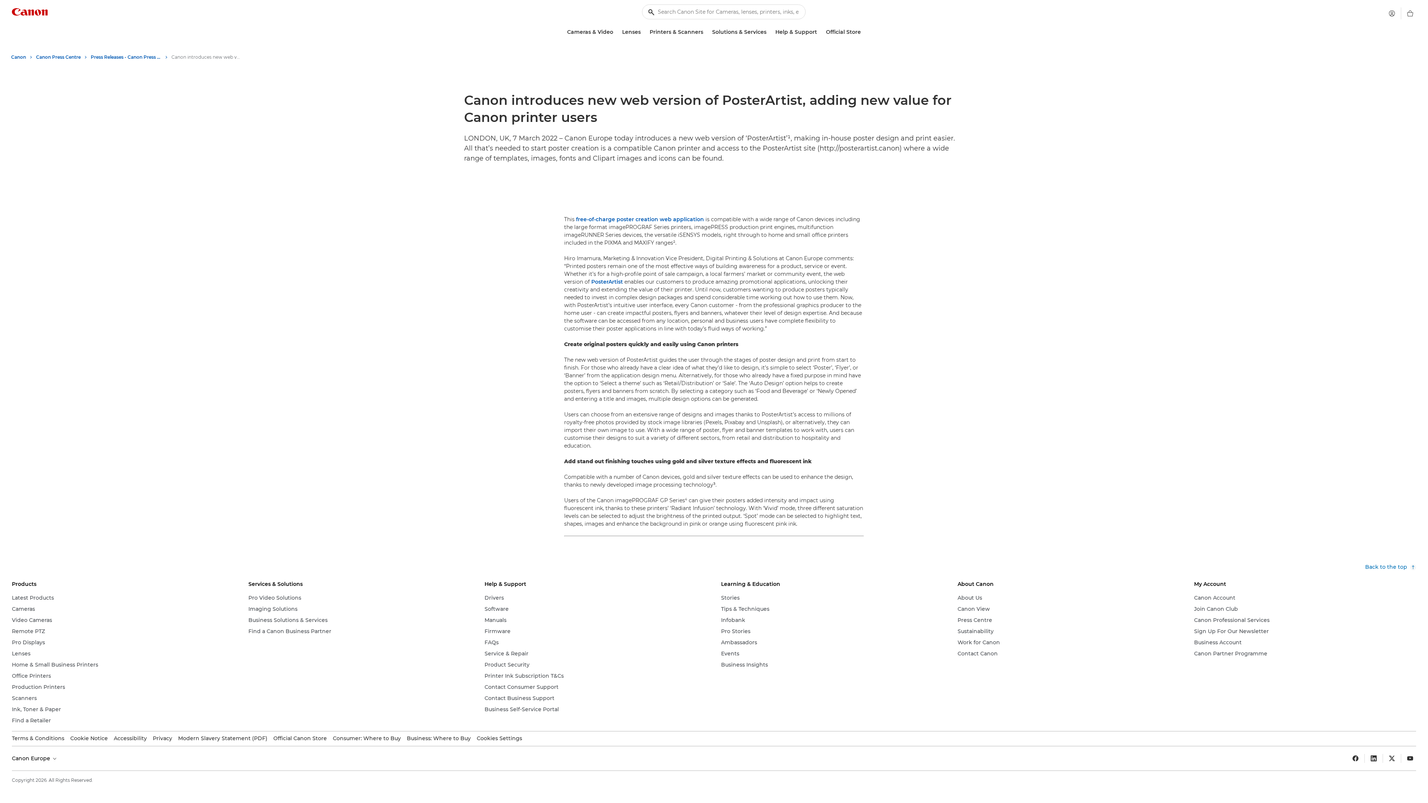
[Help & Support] (820, 32)
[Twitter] (1392, 758)
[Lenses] (644, 32)
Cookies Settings (499, 738)
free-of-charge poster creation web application (640, 219)
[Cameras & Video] (616, 32)
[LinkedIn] (1374, 758)
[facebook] (1355, 758)
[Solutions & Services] (769, 32)
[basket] (1410, 13)
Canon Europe (32, 758)
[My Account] (1392, 13)
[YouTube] (1410, 758)
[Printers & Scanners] (706, 32)
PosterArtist (607, 281)
